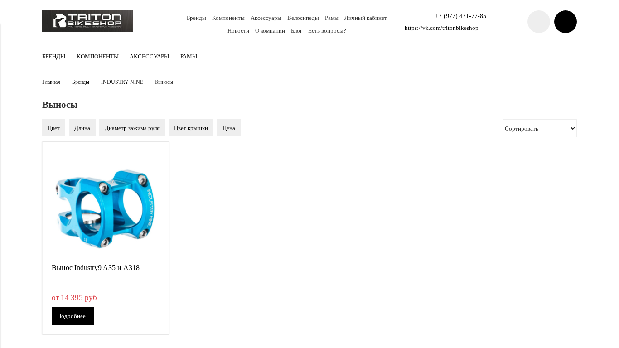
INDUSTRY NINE (122, 82)
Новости (238, 30)
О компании (270, 30)
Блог (296, 30)
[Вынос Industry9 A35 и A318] (106, 205)
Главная (51, 82)
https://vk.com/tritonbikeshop (442, 27)
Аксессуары (266, 17)
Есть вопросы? (327, 30)
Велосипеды (303, 17)
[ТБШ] (87, 30)
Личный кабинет (365, 17)
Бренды (196, 17)
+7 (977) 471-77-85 (460, 15)
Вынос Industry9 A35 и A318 (96, 267)
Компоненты (228, 17)
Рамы (332, 17)
